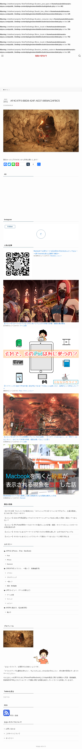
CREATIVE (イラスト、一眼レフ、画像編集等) (23, 568)
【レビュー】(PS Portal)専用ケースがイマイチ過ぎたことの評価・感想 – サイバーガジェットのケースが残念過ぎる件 (41, 526)
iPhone (9, 560)
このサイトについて (13, 733)
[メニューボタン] (2, 55)
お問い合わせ (10, 729)
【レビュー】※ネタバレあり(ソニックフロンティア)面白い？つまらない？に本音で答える (36, 536)
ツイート (6, 697)
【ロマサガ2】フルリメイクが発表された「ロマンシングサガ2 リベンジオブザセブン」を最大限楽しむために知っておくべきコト (40, 512)
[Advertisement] (41, 73)
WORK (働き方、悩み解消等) (16, 608)
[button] (17, 264)
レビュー (59, 256)
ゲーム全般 (23, 325)
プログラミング (12, 577)
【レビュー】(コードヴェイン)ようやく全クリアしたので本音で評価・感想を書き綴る (34, 323)
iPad (20, 391)
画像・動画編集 (12, 586)
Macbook (53, 256)
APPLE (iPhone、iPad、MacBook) (18, 551)
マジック (9, 599)
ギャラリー (10, 738)
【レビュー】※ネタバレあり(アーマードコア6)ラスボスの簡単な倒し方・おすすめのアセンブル (38, 532)
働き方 (9, 612)
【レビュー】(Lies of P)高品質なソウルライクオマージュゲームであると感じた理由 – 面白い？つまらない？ (40, 519)
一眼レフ (9, 581)
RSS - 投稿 (14, 715)
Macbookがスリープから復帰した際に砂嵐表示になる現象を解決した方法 (29, 496)
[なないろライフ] (41, 55)
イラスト (25, 391)
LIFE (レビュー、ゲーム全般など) (18, 590)
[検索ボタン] (79, 55)
